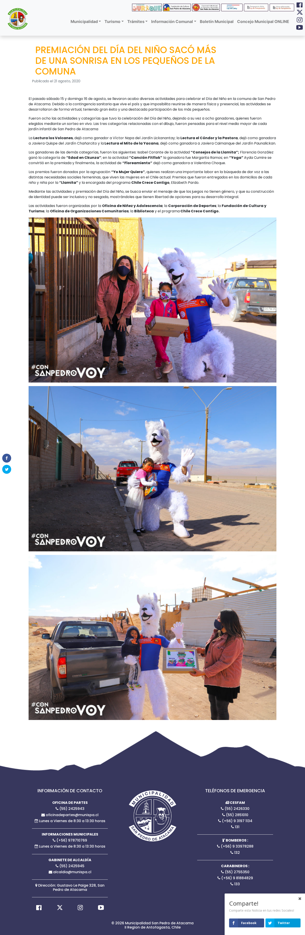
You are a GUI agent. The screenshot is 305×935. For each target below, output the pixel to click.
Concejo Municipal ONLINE (263, 21)
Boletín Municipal (217, 21)
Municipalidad (84, 21)
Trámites (135, 21)
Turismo (112, 21)
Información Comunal (172, 21)
